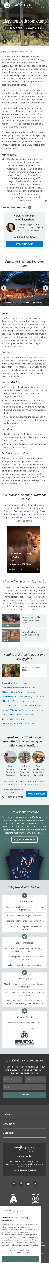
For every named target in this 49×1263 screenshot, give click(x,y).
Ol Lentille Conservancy (13, 701)
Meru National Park (11, 714)
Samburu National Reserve (30, 668)
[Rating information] (29, 207)
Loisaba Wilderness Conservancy (18, 710)
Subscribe (24, 1094)
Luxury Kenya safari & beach (21, 555)
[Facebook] (14, 1184)
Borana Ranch (8, 683)
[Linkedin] (35, 1184)
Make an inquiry (24, 244)
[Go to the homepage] (25, 5)
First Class (22, 207)
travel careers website (24, 1169)
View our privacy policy (28, 1245)
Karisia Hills (7, 719)
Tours (32, 51)
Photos (14, 51)
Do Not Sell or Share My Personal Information (20, 1251)
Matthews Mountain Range (15, 705)
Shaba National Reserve (14, 687)
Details (23, 51)
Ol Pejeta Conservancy (13, 723)
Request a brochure (24, 839)
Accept (20, 1259)
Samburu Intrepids (30, 617)
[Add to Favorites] (4, 41)
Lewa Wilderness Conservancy (17, 696)
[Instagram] (21, 1184)
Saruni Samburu (29, 632)
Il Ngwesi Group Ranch (13, 692)
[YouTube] (28, 1184)
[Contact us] (7, 5)
